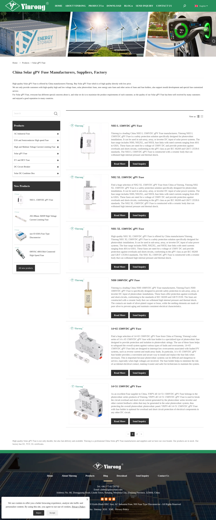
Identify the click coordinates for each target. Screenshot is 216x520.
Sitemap (97, 509)
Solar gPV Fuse (20, 153)
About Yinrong (69, 476)
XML (111, 509)
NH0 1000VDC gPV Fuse (125, 280)
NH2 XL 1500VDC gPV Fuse (127, 177)
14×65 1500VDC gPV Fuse (126, 328)
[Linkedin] (106, 499)
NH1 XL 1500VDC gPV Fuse (127, 228)
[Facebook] (102, 499)
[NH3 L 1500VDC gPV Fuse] (88, 142)
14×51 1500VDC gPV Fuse (126, 386)
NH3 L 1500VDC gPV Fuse (126, 125)
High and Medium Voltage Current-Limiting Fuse (34, 147)
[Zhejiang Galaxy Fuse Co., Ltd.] (27, 6)
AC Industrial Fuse (22, 134)
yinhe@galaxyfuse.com (111, 489)
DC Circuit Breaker (22, 167)
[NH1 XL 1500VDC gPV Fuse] (88, 245)
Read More (119, 164)
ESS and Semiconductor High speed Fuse (31, 140)
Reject (38, 513)
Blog (105, 476)
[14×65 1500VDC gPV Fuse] (88, 345)
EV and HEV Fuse (22, 160)
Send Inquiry (139, 164)
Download (122, 476)
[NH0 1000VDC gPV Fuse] (88, 297)
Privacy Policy (122, 509)
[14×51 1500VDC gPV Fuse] (88, 403)
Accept (52, 513)
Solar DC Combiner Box (24, 173)
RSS (105, 509)
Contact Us (163, 476)
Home (50, 476)
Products (25, 63)
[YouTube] (109, 499)
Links (89, 509)
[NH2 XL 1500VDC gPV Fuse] (88, 194)
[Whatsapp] (113, 499)
